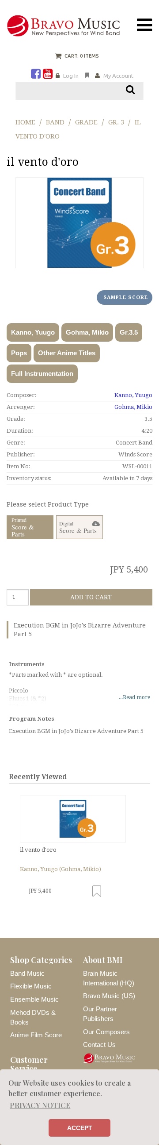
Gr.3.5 (129, 332)
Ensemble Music (34, 999)
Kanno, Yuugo (33, 332)
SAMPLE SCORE (125, 297)
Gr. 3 (116, 122)
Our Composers (106, 1032)
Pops (19, 353)
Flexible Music (31, 986)
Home (25, 122)
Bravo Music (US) (109, 995)
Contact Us (99, 1044)
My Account (118, 76)
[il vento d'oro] (73, 818)
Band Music (27, 973)
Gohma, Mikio (87, 332)
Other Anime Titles (66, 353)
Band (55, 122)
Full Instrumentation (42, 373)
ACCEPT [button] (79, 1127)
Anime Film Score (36, 1035)
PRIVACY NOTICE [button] (40, 1105)
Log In (71, 76)
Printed (22, 527)
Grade (86, 122)
